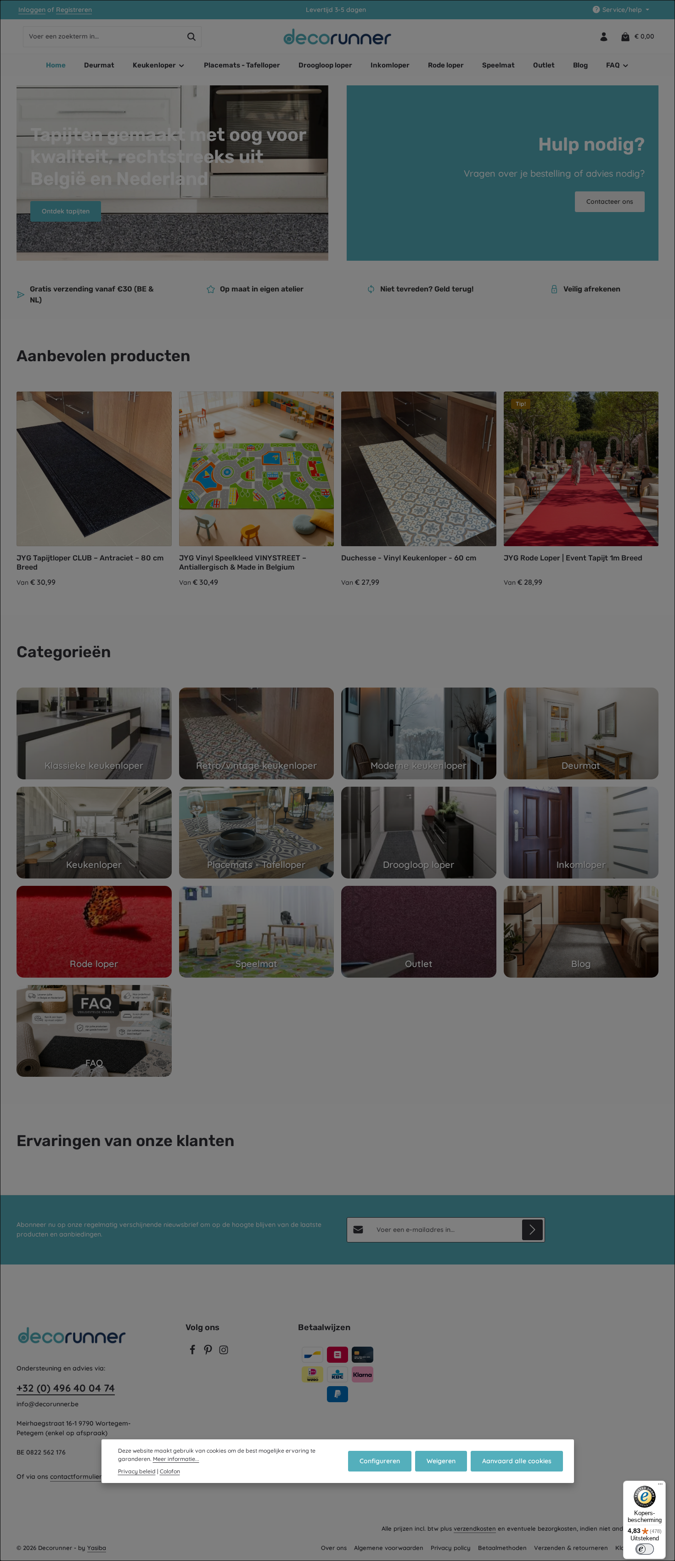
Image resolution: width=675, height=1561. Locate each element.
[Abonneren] (532, 1230)
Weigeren (441, 1461)
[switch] (645, 1549)
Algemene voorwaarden (388, 1547)
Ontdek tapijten (66, 211)
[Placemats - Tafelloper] (256, 832)
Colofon (170, 1471)
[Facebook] (193, 1352)
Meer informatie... (176, 1458)
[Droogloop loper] (418, 832)
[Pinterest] (209, 1352)
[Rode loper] (94, 932)
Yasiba (96, 1547)
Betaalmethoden (502, 1547)
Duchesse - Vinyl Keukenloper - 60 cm (408, 558)
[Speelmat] (256, 932)
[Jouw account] (603, 36)
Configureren (380, 1461)
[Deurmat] (581, 733)
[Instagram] (224, 1352)
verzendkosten (475, 1528)
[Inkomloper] (581, 832)
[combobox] (102, 36)
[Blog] (581, 932)
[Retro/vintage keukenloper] (256, 733)
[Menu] (660, 1486)
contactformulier (76, 1476)
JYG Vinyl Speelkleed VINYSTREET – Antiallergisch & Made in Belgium (242, 562)
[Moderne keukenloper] (418, 733)
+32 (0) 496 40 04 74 (66, 1388)
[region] (337, 490)
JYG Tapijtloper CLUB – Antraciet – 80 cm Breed (90, 562)
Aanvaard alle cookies (516, 1461)
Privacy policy (451, 1547)
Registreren (74, 10)
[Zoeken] (192, 36)
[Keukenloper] (94, 832)
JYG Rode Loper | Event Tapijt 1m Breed (573, 558)
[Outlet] (418, 932)
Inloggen (31, 10)
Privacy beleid (137, 1471)
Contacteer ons (609, 201)
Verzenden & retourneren (571, 1547)
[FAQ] (94, 1031)
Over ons (334, 1547)
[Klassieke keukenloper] (94, 733)
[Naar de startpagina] (337, 36)
